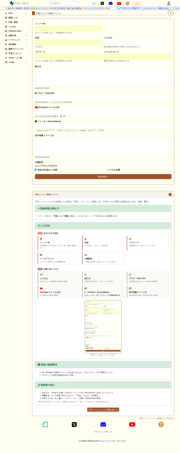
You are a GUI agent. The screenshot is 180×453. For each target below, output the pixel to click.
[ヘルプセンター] (127, 3)
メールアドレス (111, 51)
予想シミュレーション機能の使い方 (103, 409)
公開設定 (39, 162)
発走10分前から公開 (47, 169)
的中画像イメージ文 (44, 135)
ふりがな (108, 37)
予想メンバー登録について (46, 194)
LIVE (137, 4)
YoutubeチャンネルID (48, 107)
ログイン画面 (43, 216)
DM (96, 441)
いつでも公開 (113, 169)
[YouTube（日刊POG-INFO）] (119, 3)
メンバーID (40, 23)
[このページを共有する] (171, 13)
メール (106, 441)
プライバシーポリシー (103, 432)
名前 (37, 37)
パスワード (40, 51)
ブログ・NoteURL (46, 93)
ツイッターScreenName (49, 121)
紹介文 (38, 66)
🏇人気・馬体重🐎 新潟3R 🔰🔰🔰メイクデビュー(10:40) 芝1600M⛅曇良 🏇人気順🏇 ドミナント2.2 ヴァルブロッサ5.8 (55, 8)
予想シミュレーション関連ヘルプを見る (156, 418)
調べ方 (63, 116)
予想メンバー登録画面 (93, 216)
